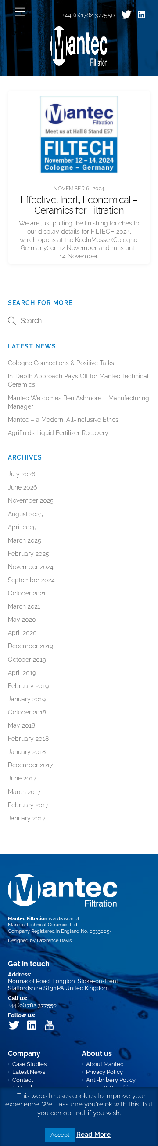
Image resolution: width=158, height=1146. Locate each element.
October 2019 (27, 659)
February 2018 (28, 738)
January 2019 (27, 699)
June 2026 (22, 487)
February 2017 (28, 805)
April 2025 (22, 527)
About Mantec (104, 1064)
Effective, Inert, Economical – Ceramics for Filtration (78, 205)
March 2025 (24, 540)
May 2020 (22, 619)
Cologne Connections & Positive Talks (61, 362)
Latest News (28, 1072)
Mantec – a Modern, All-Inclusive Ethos (63, 419)
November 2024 (31, 566)
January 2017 (26, 818)
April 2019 (22, 672)
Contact (22, 1080)
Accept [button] (59, 1134)
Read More (93, 1135)
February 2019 (28, 685)
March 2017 (24, 791)
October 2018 (27, 712)
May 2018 (21, 725)
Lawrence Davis (54, 940)
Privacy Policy (104, 1072)
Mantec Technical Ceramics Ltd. (43, 925)
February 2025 (28, 553)
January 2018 (27, 751)
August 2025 (25, 514)
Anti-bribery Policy (111, 1080)
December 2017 (30, 765)
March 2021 (24, 606)
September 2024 (31, 580)
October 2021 (27, 593)
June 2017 (22, 778)
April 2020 (22, 632)
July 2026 (21, 474)
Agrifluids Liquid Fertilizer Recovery (58, 432)
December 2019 (30, 645)
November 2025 (31, 500)
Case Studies (29, 1064)
